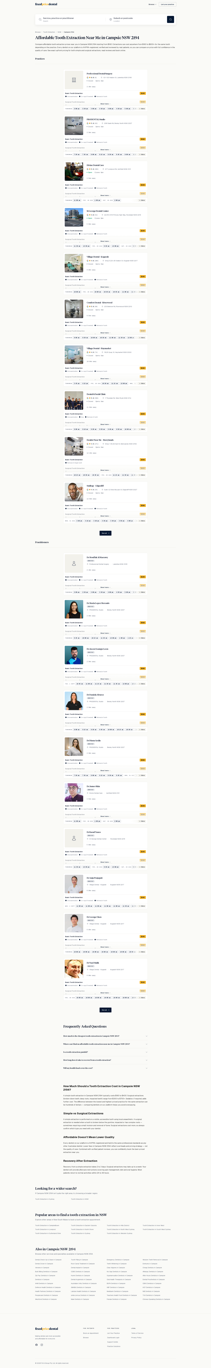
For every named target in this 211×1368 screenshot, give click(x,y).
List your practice (167, 4)
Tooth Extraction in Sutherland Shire (48, 1233)
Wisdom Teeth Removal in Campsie (155, 1260)
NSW (59, 32)
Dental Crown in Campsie (44, 1264)
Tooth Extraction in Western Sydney (119, 1233)
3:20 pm (96, 521)
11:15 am (115, 383)
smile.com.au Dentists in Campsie (83, 1295)
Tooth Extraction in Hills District (118, 1225)
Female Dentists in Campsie (116, 1299)
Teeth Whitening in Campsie (116, 1264)
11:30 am (77, 246)
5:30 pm (136, 109)
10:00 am (77, 292)
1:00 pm (97, 200)
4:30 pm (119, 109)
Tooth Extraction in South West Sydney (157, 1229)
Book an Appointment (90, 1333)
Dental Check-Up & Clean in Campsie (48, 1260)
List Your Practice (113, 1333)
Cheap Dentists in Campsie (152, 1268)
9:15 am (136, 154)
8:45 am (119, 154)
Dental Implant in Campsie (80, 1268)
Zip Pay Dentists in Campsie (45, 1276)
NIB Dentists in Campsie (151, 1291)
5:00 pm (127, 109)
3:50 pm (121, 521)
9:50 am (119, 429)
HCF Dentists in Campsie (151, 1287)
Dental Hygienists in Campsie (81, 1279)
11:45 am (135, 475)
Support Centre (112, 1342)
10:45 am (116, 292)
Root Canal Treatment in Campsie (83, 1264)
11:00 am (77, 200)
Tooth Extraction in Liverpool (45, 1229)
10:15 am (77, 475)
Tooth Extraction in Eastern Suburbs (84, 1225)
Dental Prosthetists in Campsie (154, 1279)
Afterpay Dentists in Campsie (153, 1272)
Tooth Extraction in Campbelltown (47, 1225)
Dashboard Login (113, 1338)
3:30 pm (102, 109)
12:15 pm (135, 684)
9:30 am (106, 246)
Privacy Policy (136, 1338)
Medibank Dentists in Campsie (117, 1291)
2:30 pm (85, 109)
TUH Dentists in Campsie (151, 1295)
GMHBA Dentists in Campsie (81, 1287)
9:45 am (76, 638)
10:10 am (137, 429)
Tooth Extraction (49, 32)
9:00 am (127, 154)
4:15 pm (85, 383)
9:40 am (110, 429)
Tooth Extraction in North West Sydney (121, 1229)
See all (104, 533)
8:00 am (93, 154)
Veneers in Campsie (42, 1268)
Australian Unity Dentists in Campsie (84, 1283)
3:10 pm (87, 521)
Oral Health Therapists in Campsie (119, 1279)
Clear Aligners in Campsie (116, 1268)
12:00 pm (115, 246)
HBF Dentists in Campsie (115, 1287)
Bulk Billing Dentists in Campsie (46, 1272)
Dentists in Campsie (42, 1279)
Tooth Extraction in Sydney (45, 1199)
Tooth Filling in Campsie (79, 1260)
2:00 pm (76, 109)
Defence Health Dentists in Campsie (48, 1287)
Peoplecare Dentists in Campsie (46, 1295)
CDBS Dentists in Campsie (80, 1272)
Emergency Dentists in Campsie (118, 1260)
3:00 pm (93, 109)
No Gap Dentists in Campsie (117, 1272)
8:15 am (102, 154)
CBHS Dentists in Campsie (152, 1283)
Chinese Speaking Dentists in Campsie (156, 1299)
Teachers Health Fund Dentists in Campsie (122, 1295)
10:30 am (107, 292)
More (143, 109)
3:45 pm (76, 383)
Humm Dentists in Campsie (80, 1276)
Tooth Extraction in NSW (79, 1199)
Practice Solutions (113, 1346)
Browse (151, 4)
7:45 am (85, 154)
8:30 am (110, 154)
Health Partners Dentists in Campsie (48, 1291)
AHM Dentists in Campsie (44, 1283)
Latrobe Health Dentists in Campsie (83, 1291)
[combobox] (72, 18)
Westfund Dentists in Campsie (46, 1299)
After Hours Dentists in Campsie (154, 1276)
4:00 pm (110, 109)
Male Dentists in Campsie (80, 1299)
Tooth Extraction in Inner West (153, 1225)
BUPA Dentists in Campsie (116, 1283)
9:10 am (85, 429)
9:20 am (93, 429)
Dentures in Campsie (150, 1264)
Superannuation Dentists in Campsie (120, 1276)
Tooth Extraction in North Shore (82, 1229)
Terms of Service (137, 1333)
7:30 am (76, 154)
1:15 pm (130, 638)
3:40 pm (113, 521)
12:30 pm (86, 246)
